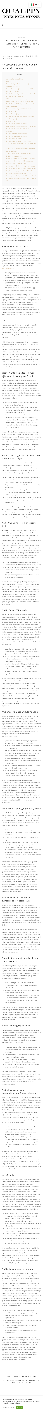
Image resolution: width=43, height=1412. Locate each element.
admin (19, 1366)
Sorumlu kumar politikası (15, 79)
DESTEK (8, 81)
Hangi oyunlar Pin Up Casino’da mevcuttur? (21, 176)
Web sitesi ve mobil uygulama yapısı (18, 99)
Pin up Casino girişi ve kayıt (15, 114)
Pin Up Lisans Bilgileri (13, 139)
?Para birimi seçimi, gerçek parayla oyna (20, 101)
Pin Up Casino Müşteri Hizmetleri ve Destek (20, 94)
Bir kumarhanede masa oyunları (17, 136)
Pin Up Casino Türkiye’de (14, 96)
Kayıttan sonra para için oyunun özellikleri (20, 158)
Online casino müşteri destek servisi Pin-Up (21, 126)
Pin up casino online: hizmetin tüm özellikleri (21, 168)
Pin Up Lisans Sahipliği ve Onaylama (18, 141)
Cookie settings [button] (8, 1407)
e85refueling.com (7, 268)
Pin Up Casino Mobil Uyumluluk (16, 124)
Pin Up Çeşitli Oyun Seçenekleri (16, 134)
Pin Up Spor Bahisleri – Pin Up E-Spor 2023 (20, 166)
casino (25, 1366)
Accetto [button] (19, 1407)
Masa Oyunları (11, 121)
